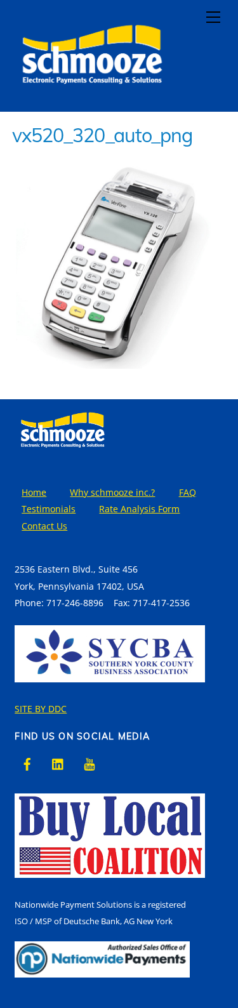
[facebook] (27, 763)
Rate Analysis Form (139, 509)
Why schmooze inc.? (112, 492)
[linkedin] (58, 763)
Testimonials (49, 509)
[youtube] (89, 763)
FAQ (187, 492)
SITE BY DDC (41, 709)
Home (34, 492)
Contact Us (44, 526)
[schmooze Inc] (91, 95)
